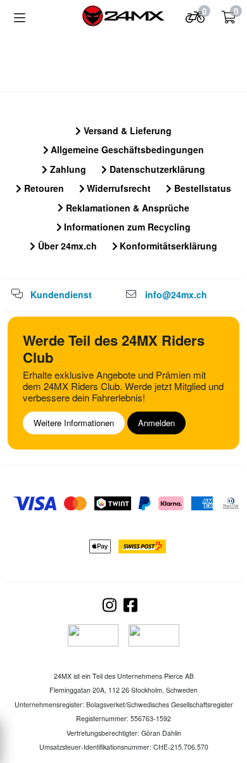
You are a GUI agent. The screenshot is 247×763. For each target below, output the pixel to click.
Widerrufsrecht (117, 188)
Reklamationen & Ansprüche (126, 207)
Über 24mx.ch (66, 245)
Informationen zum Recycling (126, 226)
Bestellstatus (201, 188)
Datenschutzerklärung (156, 169)
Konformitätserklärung (167, 245)
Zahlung (67, 169)
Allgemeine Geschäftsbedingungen (126, 149)
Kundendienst (61, 294)
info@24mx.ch (176, 294)
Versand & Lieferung (126, 130)
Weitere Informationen (74, 423)
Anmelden (156, 423)
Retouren (43, 188)
